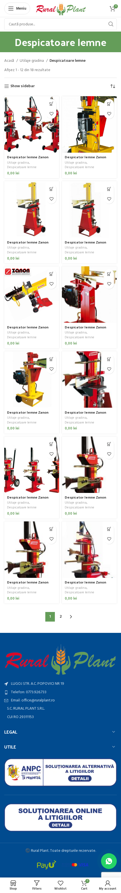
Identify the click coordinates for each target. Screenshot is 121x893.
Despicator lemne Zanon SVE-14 (85, 499)
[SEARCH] (111, 24)
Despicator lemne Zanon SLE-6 (27, 244)
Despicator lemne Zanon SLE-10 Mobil (85, 158)
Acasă (9, 61)
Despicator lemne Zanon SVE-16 (27, 584)
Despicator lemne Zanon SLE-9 (27, 329)
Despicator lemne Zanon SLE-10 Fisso (27, 158)
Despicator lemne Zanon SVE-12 (27, 499)
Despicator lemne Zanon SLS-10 (85, 329)
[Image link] (60, 660)
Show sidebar (22, 86)
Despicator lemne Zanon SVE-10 (85, 414)
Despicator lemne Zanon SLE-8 (85, 244)
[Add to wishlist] (51, 114)
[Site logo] (61, 8)
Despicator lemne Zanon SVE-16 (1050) (85, 584)
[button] (51, 104)
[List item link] (60, 692)
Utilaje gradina (32, 61)
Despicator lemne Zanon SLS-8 (27, 414)
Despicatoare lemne (22, 167)
